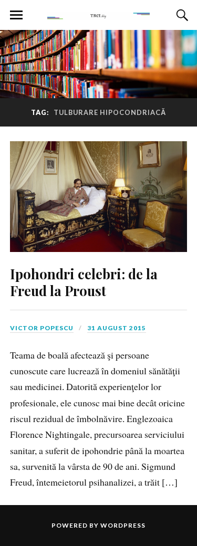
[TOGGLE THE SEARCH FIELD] (180, 15)
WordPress (123, 525)
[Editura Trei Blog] (98, 14)
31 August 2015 (116, 328)
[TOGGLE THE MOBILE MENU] (16, 15)
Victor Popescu (42, 328)
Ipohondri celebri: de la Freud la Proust (84, 282)
